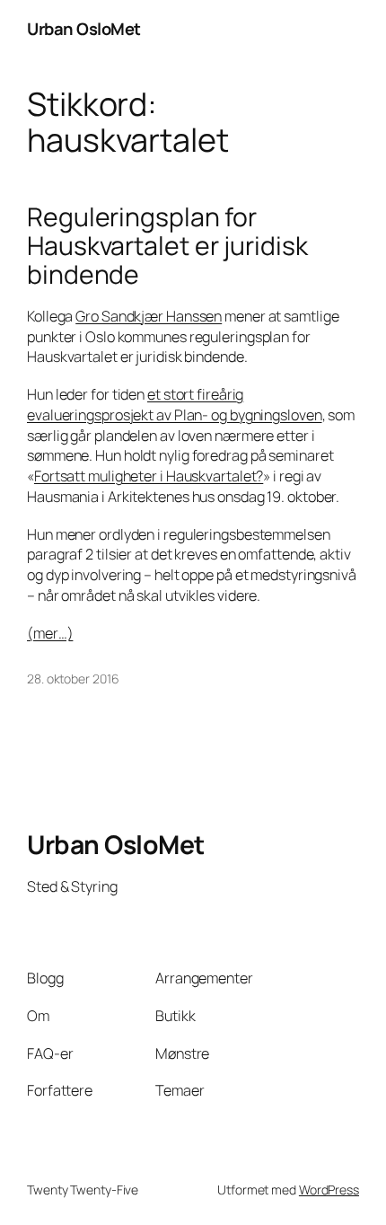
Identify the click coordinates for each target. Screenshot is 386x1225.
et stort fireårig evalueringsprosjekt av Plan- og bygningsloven (174, 404)
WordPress (329, 1189)
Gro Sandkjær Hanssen (148, 316)
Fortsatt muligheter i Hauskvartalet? (148, 476)
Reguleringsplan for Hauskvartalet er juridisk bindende (167, 246)
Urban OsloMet (84, 28)
